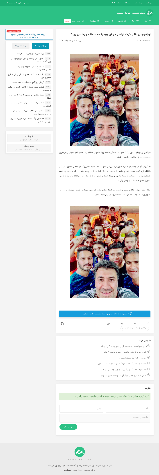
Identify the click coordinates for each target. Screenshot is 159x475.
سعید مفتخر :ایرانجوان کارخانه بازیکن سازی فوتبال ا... (29, 96)
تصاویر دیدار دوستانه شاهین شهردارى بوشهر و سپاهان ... (29, 88)
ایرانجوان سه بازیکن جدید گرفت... (30, 53)
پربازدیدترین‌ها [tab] (41, 46)
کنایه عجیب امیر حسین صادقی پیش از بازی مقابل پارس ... (29, 76)
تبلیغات (127, 3)
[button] (148, 21)
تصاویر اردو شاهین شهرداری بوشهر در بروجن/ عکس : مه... (32, 112)
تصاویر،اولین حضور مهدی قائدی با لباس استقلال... (31, 104)
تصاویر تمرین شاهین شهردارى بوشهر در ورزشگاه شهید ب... (31, 60)
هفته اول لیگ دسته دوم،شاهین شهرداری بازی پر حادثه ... (30, 120)
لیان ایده (68, 470)
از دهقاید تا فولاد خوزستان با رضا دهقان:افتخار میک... (34, 68)
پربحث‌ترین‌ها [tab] (21, 46)
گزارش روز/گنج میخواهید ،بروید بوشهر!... (27, 82)
